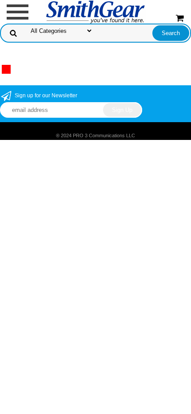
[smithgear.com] (95, 11)
